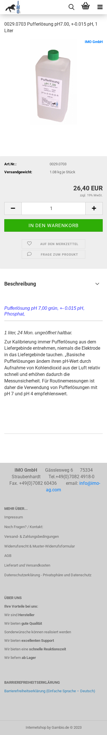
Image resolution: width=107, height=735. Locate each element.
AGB (7, 555)
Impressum (13, 517)
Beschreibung (20, 284)
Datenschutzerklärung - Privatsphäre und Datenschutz (47, 575)
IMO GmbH (94, 42)
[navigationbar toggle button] (100, 7)
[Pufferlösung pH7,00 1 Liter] (53, 82)
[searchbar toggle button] (71, 7)
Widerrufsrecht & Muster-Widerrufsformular (39, 546)
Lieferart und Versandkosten (27, 565)
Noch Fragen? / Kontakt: (23, 527)
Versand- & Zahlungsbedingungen (31, 536)
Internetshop (36, 727)
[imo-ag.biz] (10, 7)
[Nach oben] (91, 726)
